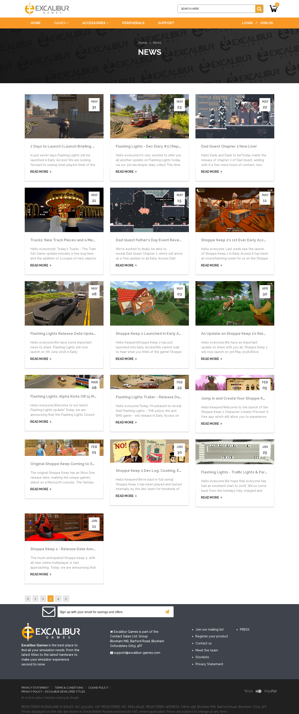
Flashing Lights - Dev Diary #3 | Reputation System (161, 146)
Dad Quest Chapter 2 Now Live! (229, 146)
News (157, 42)
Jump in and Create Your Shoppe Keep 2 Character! (247, 398)
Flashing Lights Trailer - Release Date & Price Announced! (168, 397)
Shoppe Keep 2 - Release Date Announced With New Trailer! (84, 549)
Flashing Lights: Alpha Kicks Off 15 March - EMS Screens (79, 396)
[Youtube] (223, 612)
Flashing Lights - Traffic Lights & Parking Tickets (244, 472)
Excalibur (37, 697)
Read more (39, 171)
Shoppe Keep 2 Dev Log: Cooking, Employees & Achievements (172, 471)
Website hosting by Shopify (62, 697)
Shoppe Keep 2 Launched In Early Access (153, 333)
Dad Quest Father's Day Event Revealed (151, 240)
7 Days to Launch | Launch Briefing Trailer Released (76, 146)
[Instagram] (236, 612)
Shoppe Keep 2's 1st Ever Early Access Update (243, 240)
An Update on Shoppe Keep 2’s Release (236, 333)
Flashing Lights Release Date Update (63, 333)
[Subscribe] (167, 611)
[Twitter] (210, 612)
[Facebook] (197, 612)
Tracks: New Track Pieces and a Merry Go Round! (73, 240)
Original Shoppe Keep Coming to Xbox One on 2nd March (81, 464)
